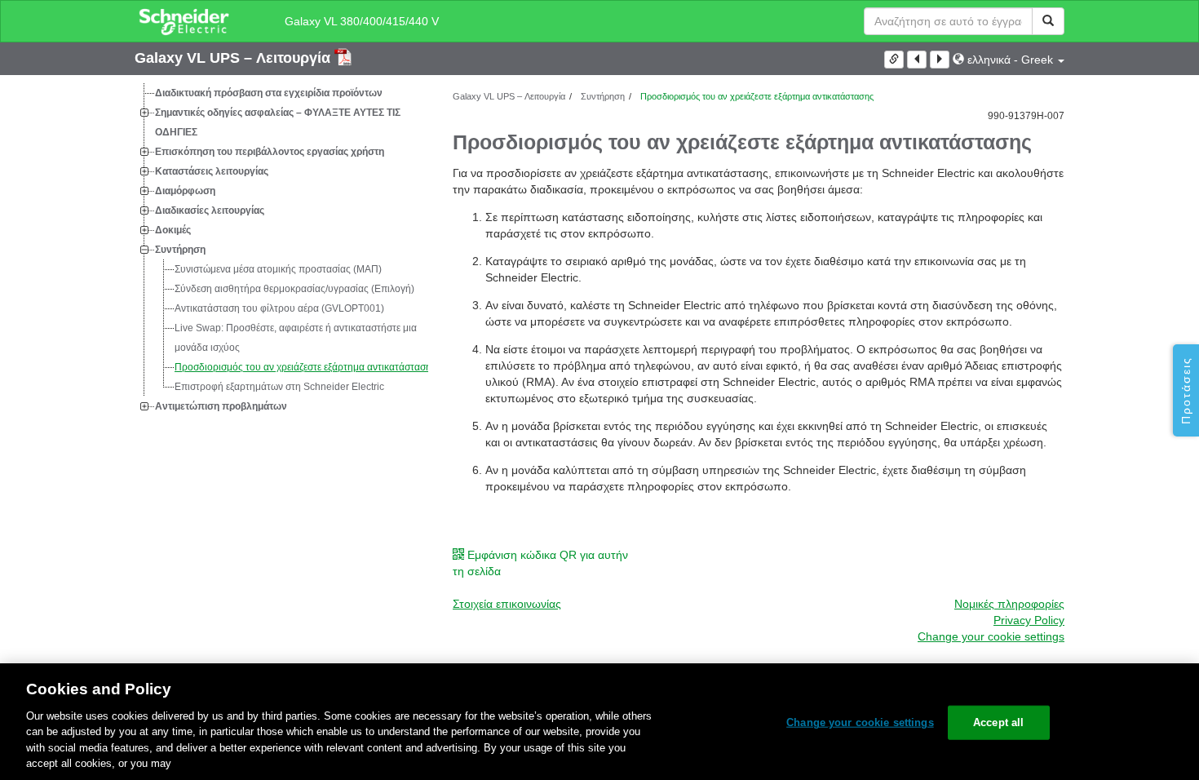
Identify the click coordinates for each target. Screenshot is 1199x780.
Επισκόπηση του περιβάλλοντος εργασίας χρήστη (269, 151)
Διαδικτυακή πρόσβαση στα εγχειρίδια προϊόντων (269, 93)
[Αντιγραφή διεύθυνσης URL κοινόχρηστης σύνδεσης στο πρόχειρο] (894, 60)
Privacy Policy (1028, 620)
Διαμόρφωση (185, 191)
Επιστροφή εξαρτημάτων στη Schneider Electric (279, 386)
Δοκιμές (173, 230)
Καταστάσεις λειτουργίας (211, 171)
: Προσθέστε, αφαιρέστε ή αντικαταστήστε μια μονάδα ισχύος (296, 337)
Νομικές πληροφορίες (1009, 603)
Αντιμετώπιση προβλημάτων (221, 406)
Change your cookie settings (860, 722)
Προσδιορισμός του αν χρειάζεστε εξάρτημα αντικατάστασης (305, 367)
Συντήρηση (180, 249)
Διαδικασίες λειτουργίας (209, 210)
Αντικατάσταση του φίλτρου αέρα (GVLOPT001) (279, 308)
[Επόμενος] (939, 60)
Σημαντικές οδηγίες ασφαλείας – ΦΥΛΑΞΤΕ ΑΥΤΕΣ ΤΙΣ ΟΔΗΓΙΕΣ (277, 122)
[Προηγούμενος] (917, 60)
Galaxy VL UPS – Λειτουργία (234, 58)
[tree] (281, 249)
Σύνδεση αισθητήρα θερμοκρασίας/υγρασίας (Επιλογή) (294, 289)
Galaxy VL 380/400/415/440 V (362, 21)
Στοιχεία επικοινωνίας (507, 603)
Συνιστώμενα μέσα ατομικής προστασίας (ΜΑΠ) (278, 269)
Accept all (998, 722)
